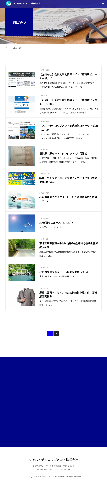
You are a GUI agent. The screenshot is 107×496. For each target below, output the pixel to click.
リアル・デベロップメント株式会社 (53, 459)
